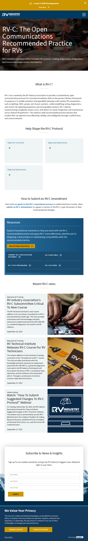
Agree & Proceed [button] (41, 530)
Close (85, 3)
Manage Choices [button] (16, 530)
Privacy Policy (9, 537)
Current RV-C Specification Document (20, 256)
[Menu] (84, 14)
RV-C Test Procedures (17, 265)
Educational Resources (19, 246)
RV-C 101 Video (51, 265)
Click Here (42, 7)
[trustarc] (79, 537)
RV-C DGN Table (51, 255)
